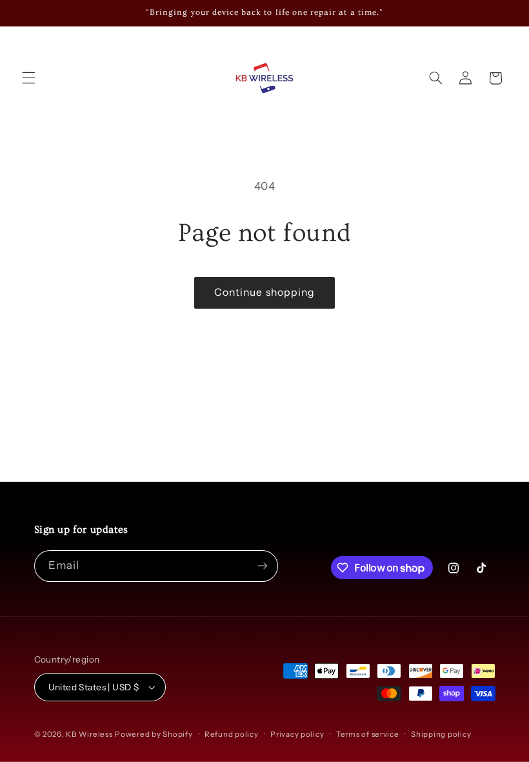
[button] (28, 78)
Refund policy (232, 734)
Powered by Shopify (153, 734)
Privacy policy (297, 734)
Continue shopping (264, 292)
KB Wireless (89, 734)
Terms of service (367, 734)
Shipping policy (441, 734)
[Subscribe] (262, 566)
